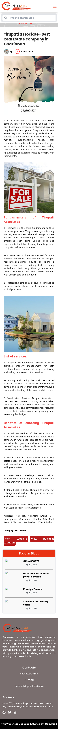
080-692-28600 (29, 673)
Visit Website (16, 539)
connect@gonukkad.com (29, 686)
